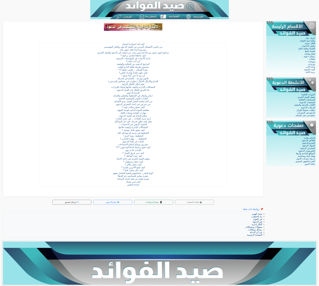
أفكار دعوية (310, 43)
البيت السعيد (309, 69)
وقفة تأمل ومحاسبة (306, 156)
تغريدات (311, 64)
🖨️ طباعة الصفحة (194, 202)
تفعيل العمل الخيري (306, 97)
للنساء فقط (310, 51)
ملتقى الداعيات (308, 46)
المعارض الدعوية (307, 148)
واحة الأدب (310, 67)
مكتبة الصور (310, 164)
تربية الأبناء (310, 72)
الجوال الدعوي (308, 145)
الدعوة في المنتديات (306, 113)
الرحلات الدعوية (308, 107)
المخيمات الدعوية (307, 102)
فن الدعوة (257, 222)
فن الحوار (257, 219)
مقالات (312, 59)
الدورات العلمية (308, 94)
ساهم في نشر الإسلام (305, 115)
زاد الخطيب (256, 216)
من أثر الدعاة (256, 232)
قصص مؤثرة (309, 138)
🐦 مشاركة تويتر (113, 202)
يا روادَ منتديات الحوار (305, 159)
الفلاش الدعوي (308, 140)
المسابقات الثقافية (307, 100)
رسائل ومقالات (255, 229)
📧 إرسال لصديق (72, 202)
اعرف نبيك (310, 38)
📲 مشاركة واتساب (153, 202)
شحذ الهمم (257, 214)
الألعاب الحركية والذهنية (304, 105)
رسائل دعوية (309, 56)
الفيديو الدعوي (308, 143)
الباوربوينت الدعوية (306, 151)
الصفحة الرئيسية (254, 235)
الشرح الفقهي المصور (305, 161)
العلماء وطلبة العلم (306, 48)
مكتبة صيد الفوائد (307, 41)
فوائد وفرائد (309, 54)
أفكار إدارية (257, 224)
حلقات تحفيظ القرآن (306, 110)
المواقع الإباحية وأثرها (305, 153)
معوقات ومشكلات (253, 227)
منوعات (311, 61)
